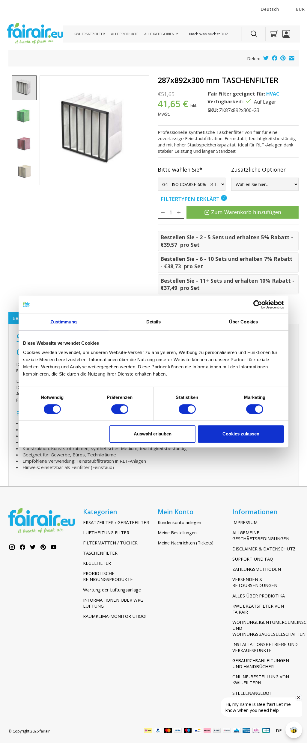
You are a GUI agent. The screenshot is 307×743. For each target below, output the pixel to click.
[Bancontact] (197, 731)
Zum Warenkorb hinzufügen (246, 212)
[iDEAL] (148, 731)
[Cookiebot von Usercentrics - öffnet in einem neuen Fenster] (257, 304)
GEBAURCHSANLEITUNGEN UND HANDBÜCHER (260, 663)
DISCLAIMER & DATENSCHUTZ (264, 549)
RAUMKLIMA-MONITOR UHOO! (114, 616)
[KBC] (236, 731)
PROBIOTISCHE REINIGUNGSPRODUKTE (108, 576)
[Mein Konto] (286, 34)
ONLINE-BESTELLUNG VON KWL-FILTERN (260, 680)
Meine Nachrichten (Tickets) (185, 543)
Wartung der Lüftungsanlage (112, 590)
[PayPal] (158, 731)
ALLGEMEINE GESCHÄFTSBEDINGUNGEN (260, 535)
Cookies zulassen (240, 433)
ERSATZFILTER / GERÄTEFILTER (116, 522)
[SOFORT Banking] (207, 731)
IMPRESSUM (245, 522)
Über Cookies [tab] (243, 321)
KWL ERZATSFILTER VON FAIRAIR (258, 609)
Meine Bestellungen (177, 532)
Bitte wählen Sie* (180, 169)
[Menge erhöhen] (179, 212)
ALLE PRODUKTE (124, 34)
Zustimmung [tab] (63, 321)
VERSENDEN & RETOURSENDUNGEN (254, 582)
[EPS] (256, 731)
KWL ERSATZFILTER (89, 34)
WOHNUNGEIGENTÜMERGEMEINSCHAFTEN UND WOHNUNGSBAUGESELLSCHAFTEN (265, 628)
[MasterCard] (168, 731)
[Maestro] (188, 731)
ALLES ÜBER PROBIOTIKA (258, 596)
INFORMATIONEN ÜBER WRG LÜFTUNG (113, 603)
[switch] (119, 409)
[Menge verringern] (163, 212)
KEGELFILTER (97, 563)
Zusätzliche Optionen (259, 169)
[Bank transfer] (217, 731)
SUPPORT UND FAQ (252, 559)
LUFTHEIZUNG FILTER (106, 532)
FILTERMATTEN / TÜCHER (110, 543)
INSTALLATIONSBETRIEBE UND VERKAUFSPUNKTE (265, 647)
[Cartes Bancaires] (266, 731)
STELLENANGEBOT (252, 693)
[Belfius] (227, 731)
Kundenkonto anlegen (179, 522)
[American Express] (246, 731)
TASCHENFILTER (100, 553)
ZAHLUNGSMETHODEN (256, 569)
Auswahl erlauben (152, 433)
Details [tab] (153, 321)
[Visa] (178, 731)
